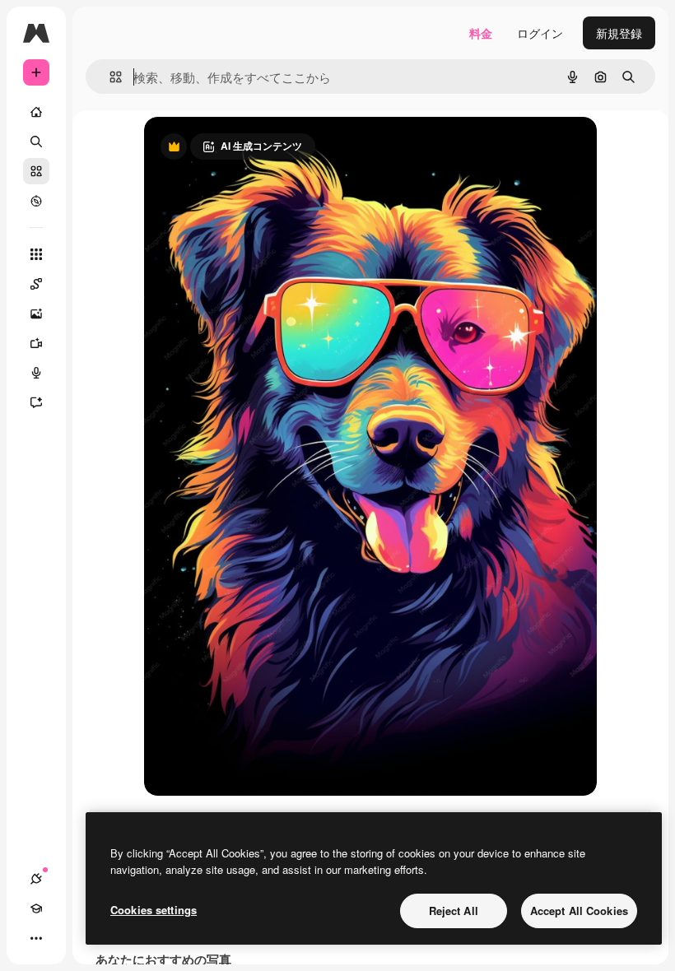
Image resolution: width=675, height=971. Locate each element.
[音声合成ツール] (36, 373)
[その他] (36, 938)
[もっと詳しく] (36, 201)
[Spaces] (36, 284)
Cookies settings (153, 910)
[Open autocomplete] (109, 77)
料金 (480, 33)
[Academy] (36, 908)
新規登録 (619, 33)
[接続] (36, 879)
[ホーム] (36, 112)
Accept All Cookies (579, 910)
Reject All (453, 910)
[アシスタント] (36, 402)
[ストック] (36, 171)
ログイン (540, 33)
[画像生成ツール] (36, 313)
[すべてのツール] (36, 254)
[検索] (36, 141)
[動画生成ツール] (36, 343)
